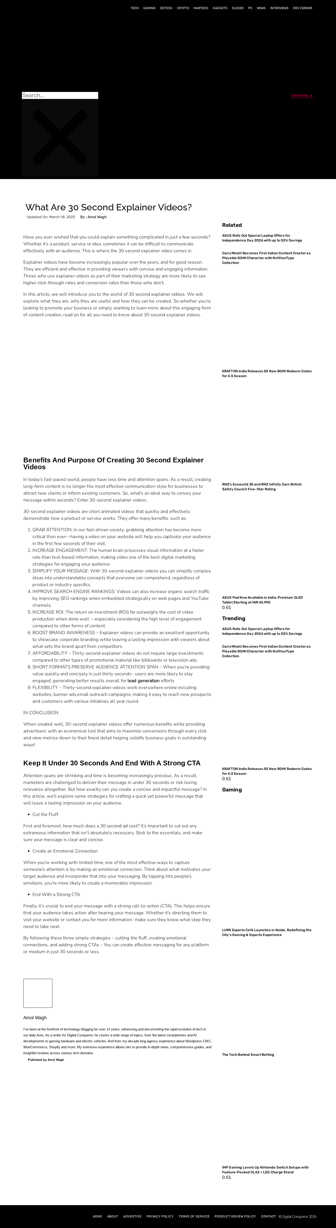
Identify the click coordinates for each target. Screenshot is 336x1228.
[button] (60, 53)
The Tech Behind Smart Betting (248, 1055)
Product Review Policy (235, 1216)
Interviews (279, 8)
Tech (135, 8)
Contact (268, 1216)
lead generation (144, 681)
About (112, 1216)
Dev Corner (302, 8)
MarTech (201, 8)
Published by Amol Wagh (46, 1060)
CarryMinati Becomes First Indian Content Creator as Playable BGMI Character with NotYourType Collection (266, 258)
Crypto (183, 8)
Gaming (149, 8)
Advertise (132, 1216)
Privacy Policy (160, 1216)
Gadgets (220, 8)
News (261, 8)
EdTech (166, 8)
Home (97, 1216)
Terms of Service (194, 1216)
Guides (238, 8)
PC (250, 8)
